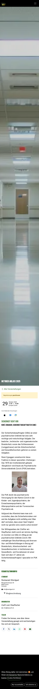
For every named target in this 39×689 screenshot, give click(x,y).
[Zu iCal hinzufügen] (4, 415)
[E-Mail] (30, 629)
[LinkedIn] (14, 629)
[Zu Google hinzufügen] (15, 415)
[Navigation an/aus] (35, 3)
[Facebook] (3, 629)
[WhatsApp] (19, 629)
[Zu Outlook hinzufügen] (10, 415)
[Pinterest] (25, 629)
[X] (9, 629)
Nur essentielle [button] (17, 684)
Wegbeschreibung (13, 593)
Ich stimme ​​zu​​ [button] (31, 684)
